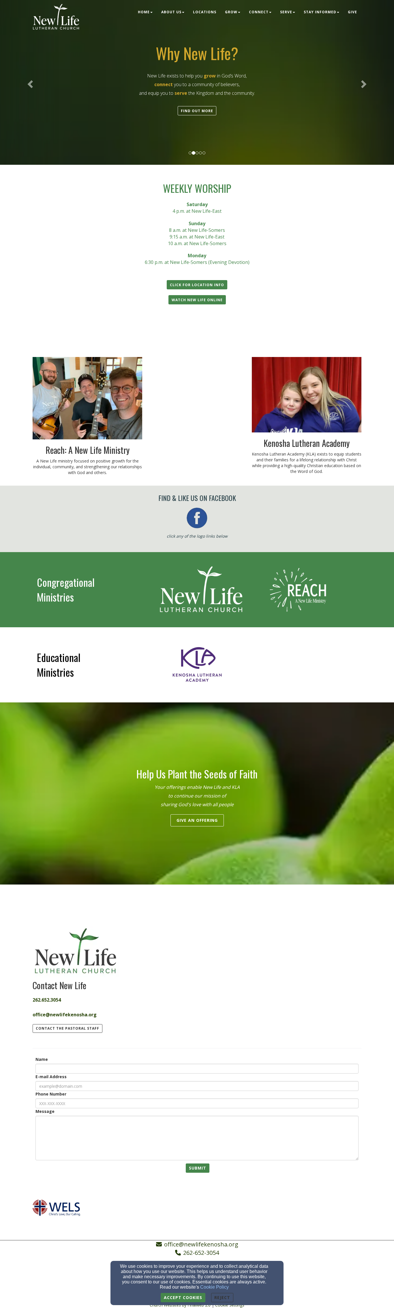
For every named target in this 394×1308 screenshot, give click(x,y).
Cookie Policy (214, 1287)
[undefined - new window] (197, 589)
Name (41, 1059)
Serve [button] (286, 12)
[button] (197, 110)
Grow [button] (231, 12)
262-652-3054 (201, 1253)
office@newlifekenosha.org (201, 1244)
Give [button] (352, 12)
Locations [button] (204, 12)
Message (45, 1111)
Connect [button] (259, 12)
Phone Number (50, 1094)
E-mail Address (51, 1076)
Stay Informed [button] (320, 12)
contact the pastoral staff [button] (67, 1028)
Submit (197, 1168)
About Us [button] (171, 12)
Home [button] (144, 12)
